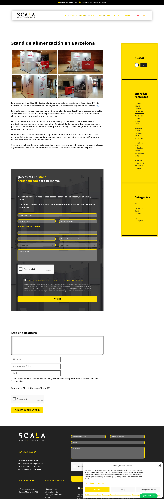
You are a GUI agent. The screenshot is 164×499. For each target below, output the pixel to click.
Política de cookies (93, 495)
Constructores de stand (78, 15)
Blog (116, 15)
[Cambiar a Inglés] (138, 15)
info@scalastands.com (68, 2)
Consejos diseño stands (139, 211)
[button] (159, 465)
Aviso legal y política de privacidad (116, 495)
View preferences (148, 489)
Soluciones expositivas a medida (93, 2)
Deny (123, 489)
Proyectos (104, 15)
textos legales (70, 280)
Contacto (128, 15)
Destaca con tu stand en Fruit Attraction (139, 133)
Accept (97, 489)
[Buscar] (143, 65)
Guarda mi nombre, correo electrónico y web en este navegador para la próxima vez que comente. (56, 379)
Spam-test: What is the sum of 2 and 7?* (30, 388)
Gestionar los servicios (95, 483)
